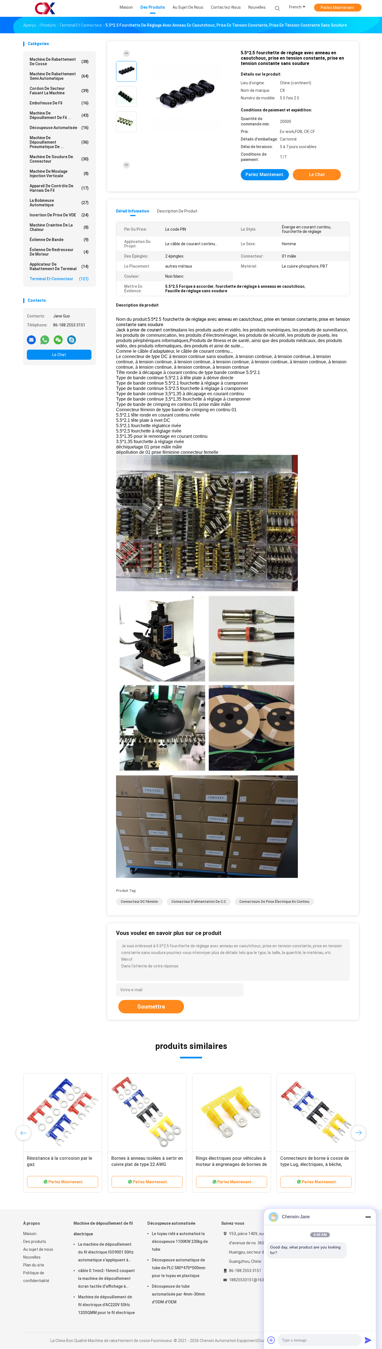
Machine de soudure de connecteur (59, 159)
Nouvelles (32, 1257)
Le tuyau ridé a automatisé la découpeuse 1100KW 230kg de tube (180, 1241)
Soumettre (151, 1006)
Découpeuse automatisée (59, 127)
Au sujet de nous (38, 1249)
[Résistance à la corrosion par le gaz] (62, 1113)
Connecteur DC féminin (139, 902)
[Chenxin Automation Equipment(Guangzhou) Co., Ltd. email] (31, 339)
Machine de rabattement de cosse (59, 61)
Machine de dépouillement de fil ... (59, 115)
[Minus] (368, 1217)
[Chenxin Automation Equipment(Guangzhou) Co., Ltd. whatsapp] (44, 339)
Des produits (34, 1241)
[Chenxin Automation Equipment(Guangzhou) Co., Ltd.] (45, 8)
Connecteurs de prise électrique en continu (274, 902)
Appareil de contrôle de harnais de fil (59, 188)
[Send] (368, 1340)
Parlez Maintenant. (338, 7)
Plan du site (33, 1265)
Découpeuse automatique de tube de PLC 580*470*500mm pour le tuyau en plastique (178, 1268)
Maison (29, 1233)
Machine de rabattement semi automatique (59, 76)
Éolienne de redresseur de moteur (59, 251)
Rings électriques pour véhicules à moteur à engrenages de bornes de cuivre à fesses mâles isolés (231, 1164)
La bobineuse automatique (59, 202)
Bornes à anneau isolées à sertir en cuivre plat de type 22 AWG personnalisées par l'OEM (147, 1164)
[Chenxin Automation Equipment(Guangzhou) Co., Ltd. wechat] (58, 339)
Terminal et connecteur (59, 279)
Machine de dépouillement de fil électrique (103, 1228)
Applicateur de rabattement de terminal (59, 266)
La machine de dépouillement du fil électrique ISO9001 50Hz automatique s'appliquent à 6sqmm (106, 1253)
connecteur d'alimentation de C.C (198, 902)
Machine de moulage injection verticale (59, 173)
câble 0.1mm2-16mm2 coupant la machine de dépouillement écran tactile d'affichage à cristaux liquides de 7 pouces (106, 1279)
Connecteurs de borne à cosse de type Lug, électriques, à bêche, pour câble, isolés (314, 1164)
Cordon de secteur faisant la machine (59, 90)
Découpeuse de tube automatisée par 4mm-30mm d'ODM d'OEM (178, 1294)
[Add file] (271, 1340)
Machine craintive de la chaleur (59, 227)
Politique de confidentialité (36, 1277)
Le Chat (59, 354)
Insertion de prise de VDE (59, 215)
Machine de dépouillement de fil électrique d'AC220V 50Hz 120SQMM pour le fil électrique (106, 1305)
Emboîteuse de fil (59, 103)
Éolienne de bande (59, 239)
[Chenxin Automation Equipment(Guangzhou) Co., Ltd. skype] (71, 339)
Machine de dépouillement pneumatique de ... (59, 142)
